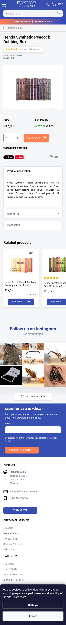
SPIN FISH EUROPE (13, 580)
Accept (33, 616)
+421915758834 (19, 498)
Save (21, 157)
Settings (33, 605)
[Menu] (4, 4)
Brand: (9, 58)
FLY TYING (8, 563)
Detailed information (15, 148)
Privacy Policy (10, 538)
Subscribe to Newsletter (22, 450)
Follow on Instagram (36, 396)
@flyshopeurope (33, 333)
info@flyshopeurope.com (23, 491)
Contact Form (20, 510)
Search (58, 13)
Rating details (35, 49)
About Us (8, 528)
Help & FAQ (9, 549)
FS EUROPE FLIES (12, 574)
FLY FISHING (10, 569)
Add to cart (33, 137)
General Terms (10, 533)
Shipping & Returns (13, 544)
